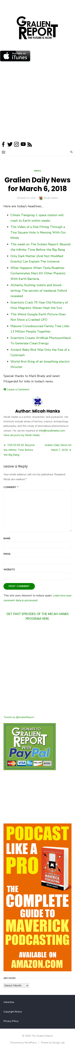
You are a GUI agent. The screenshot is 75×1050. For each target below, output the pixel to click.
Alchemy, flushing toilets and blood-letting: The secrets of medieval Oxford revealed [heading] (38, 290)
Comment (10, 487)
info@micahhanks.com (52, 430)
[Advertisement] (37, 102)
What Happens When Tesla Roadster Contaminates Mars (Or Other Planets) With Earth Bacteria (37, 273)
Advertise (8, 1002)
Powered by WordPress (23, 1042)
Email (7, 554)
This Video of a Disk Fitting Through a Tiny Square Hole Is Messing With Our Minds (38, 232)
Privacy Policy (10, 1021)
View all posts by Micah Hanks (21, 435)
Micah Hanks (51, 198)
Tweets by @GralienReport (18, 717)
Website (9, 569)
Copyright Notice (12, 1011)
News (37, 170)
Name (6, 538)
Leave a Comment (18, 389)
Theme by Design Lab (52, 1042)
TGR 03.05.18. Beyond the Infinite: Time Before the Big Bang (18, 450)
